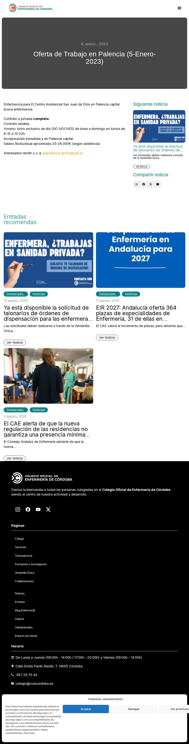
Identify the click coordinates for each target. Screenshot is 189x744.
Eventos (20, 601)
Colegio (19, 538)
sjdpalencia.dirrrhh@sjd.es (63, 153)
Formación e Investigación (31, 564)
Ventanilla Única (24, 572)
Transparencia (23, 555)
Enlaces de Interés (26, 635)
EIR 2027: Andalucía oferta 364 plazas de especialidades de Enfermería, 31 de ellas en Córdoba (136, 316)
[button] (179, 8)
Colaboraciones (24, 581)
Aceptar (86, 709)
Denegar (134, 709)
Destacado (14, 294)
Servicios (20, 547)
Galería (19, 618)
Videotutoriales (24, 627)
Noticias (38, 294)
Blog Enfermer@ (25, 610)
